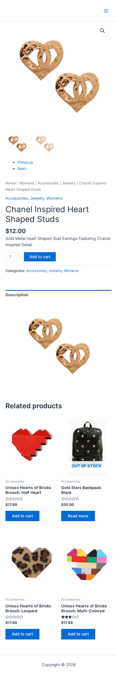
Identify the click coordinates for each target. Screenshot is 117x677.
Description (16, 294)
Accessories (48, 183)
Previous (25, 162)
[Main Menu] (106, 10)
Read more (78, 516)
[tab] (58, 295)
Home (10, 183)
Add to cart (39, 256)
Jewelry (68, 183)
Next (21, 168)
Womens (26, 183)
